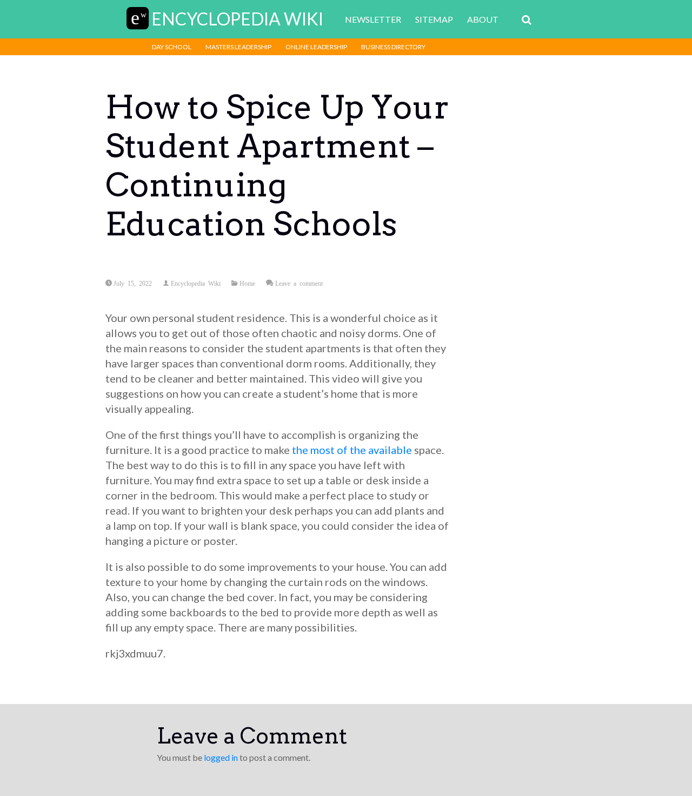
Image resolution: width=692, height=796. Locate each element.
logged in (221, 757)
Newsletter (373, 19)
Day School (171, 47)
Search (526, 20)
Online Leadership (316, 47)
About (482, 19)
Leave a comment (299, 283)
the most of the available (352, 449)
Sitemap (434, 19)
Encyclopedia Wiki (196, 283)
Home (247, 283)
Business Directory (393, 47)
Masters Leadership (238, 47)
